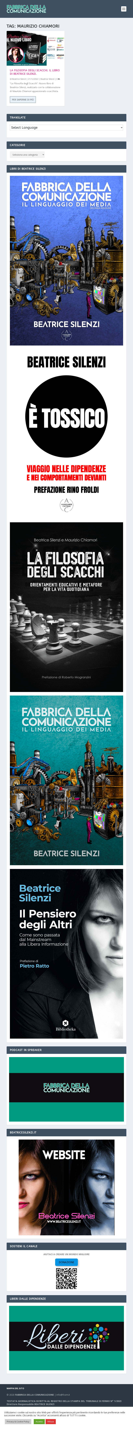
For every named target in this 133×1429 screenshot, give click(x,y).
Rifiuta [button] (51, 1421)
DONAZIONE (66, 1262)
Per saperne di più (23, 99)
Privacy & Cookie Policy (18, 1421)
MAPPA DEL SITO (15, 1388)
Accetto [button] (39, 1421)
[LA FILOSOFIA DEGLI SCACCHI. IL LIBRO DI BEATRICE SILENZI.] (36, 48)
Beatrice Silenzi (19, 79)
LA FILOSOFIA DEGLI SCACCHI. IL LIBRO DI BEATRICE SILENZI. (35, 72)
